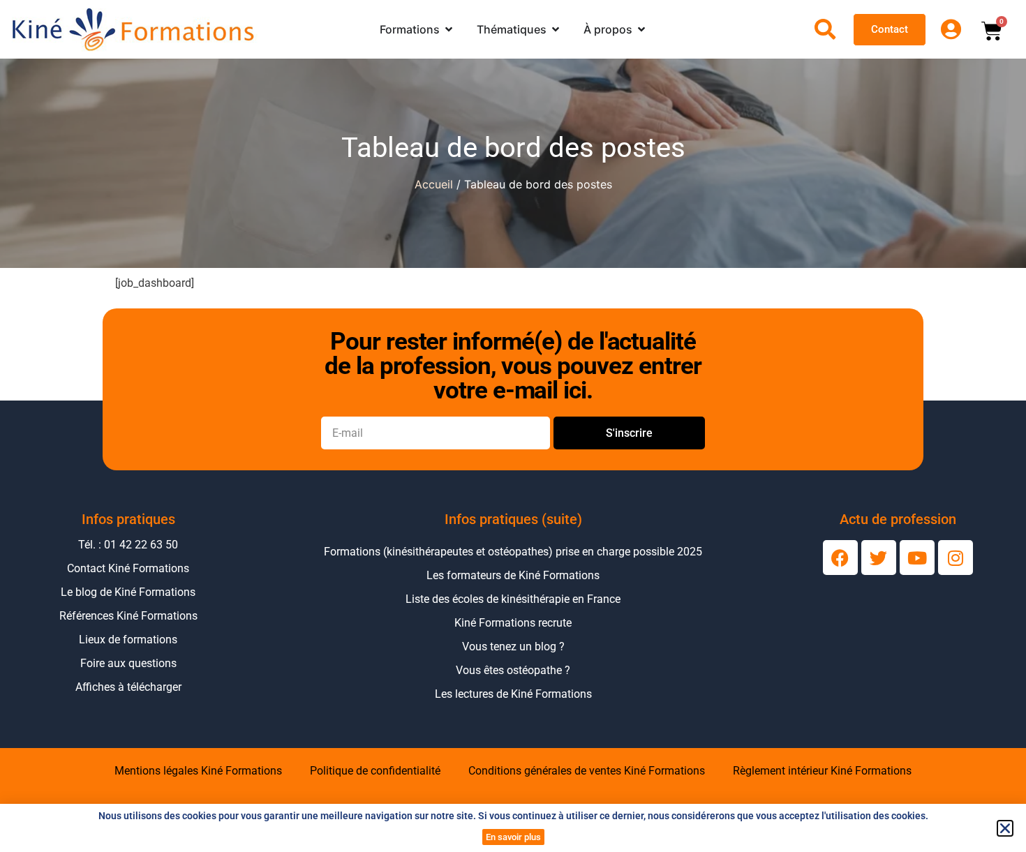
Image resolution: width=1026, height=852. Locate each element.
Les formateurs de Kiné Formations (513, 575)
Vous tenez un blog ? (513, 646)
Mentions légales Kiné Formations (198, 770)
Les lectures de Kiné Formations (513, 694)
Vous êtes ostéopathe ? (513, 670)
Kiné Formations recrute (513, 622)
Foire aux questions (128, 663)
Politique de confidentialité (375, 770)
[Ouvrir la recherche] (825, 29)
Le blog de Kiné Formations (128, 592)
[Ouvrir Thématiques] (555, 29)
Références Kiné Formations (128, 615)
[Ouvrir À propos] (641, 29)
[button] (1005, 828)
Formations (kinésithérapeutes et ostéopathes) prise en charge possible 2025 (513, 551)
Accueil (434, 184)
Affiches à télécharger (128, 687)
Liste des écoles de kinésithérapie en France (513, 599)
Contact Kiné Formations (128, 568)
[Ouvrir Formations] (448, 29)
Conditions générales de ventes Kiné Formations (586, 770)
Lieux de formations (128, 639)
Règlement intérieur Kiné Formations (822, 770)
